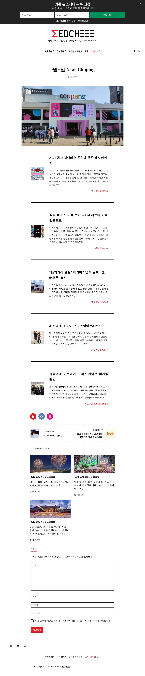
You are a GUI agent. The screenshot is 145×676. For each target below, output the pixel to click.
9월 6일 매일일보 (100, 302)
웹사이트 (36, 613)
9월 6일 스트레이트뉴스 (97, 404)
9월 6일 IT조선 (101, 248)
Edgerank (66, 667)
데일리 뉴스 (95, 51)
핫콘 (86, 51)
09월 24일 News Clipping (43, 522)
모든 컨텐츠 (50, 657)
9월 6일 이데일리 (100, 191)
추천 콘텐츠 (61, 51)
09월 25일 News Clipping (87, 477)
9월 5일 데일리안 (100, 350)
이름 (34, 596)
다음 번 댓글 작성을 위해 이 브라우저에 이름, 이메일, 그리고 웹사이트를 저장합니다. (73, 621)
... (61, 485)
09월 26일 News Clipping (43, 477)
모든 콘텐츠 (49, 51)
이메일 (35, 605)
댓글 (34, 565)
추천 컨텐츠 (62, 657)
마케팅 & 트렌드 (75, 51)
